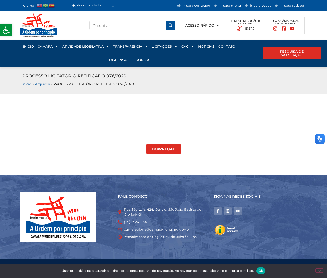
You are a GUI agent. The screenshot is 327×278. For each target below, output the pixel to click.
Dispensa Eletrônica (129, 60)
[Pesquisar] (170, 25)
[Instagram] (228, 211)
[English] (39, 5)
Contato (226, 46)
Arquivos (42, 84)
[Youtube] (238, 211)
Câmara (45, 46)
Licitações (162, 46)
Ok (261, 270)
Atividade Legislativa (83, 46)
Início (28, 46)
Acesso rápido (199, 25)
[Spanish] (52, 5)
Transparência (127, 46)
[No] (319, 270)
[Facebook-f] (218, 211)
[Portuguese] (46, 5)
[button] (6, 30)
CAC (185, 46)
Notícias (206, 46)
